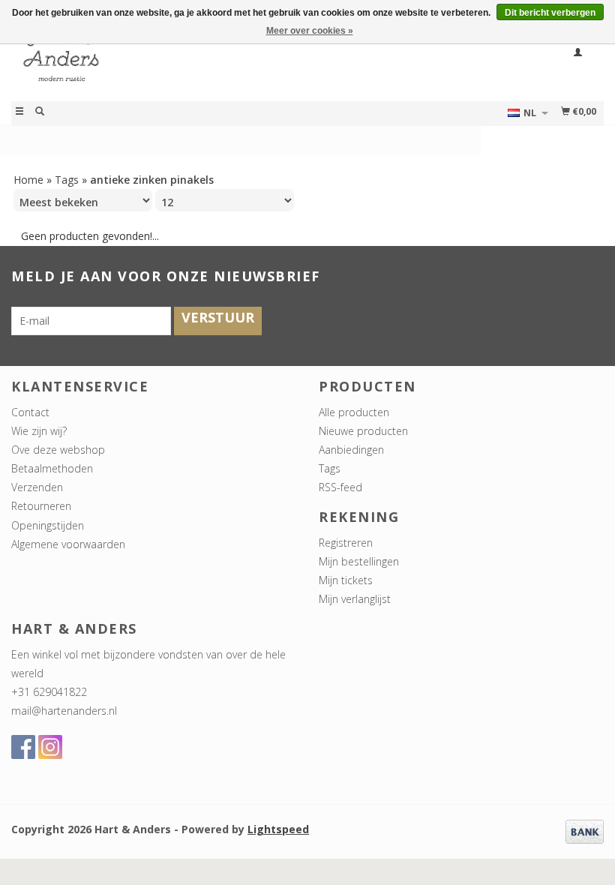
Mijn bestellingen (359, 561)
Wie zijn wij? (39, 431)
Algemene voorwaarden (68, 544)
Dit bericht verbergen (550, 13)
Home (29, 179)
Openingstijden (47, 525)
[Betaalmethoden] (585, 831)
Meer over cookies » (309, 31)
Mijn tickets (346, 580)
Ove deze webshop (58, 449)
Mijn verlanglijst (355, 599)
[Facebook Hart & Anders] (23, 747)
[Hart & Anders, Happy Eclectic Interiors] (159, 62)
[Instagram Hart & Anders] (50, 747)
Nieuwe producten (363, 431)
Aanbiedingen (351, 449)
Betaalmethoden (52, 468)
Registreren (346, 543)
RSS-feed (340, 487)
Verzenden (37, 487)
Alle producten (354, 412)
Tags (67, 179)
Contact (30, 412)
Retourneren (41, 506)
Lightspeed (278, 829)
